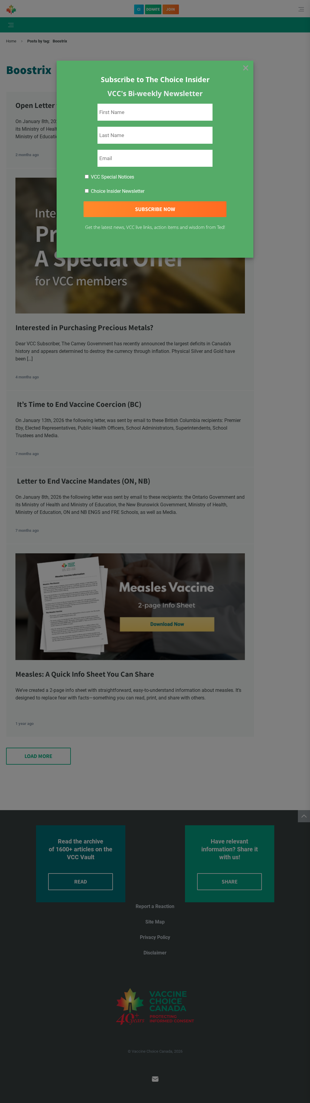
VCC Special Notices (112, 177)
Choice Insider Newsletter (117, 191)
